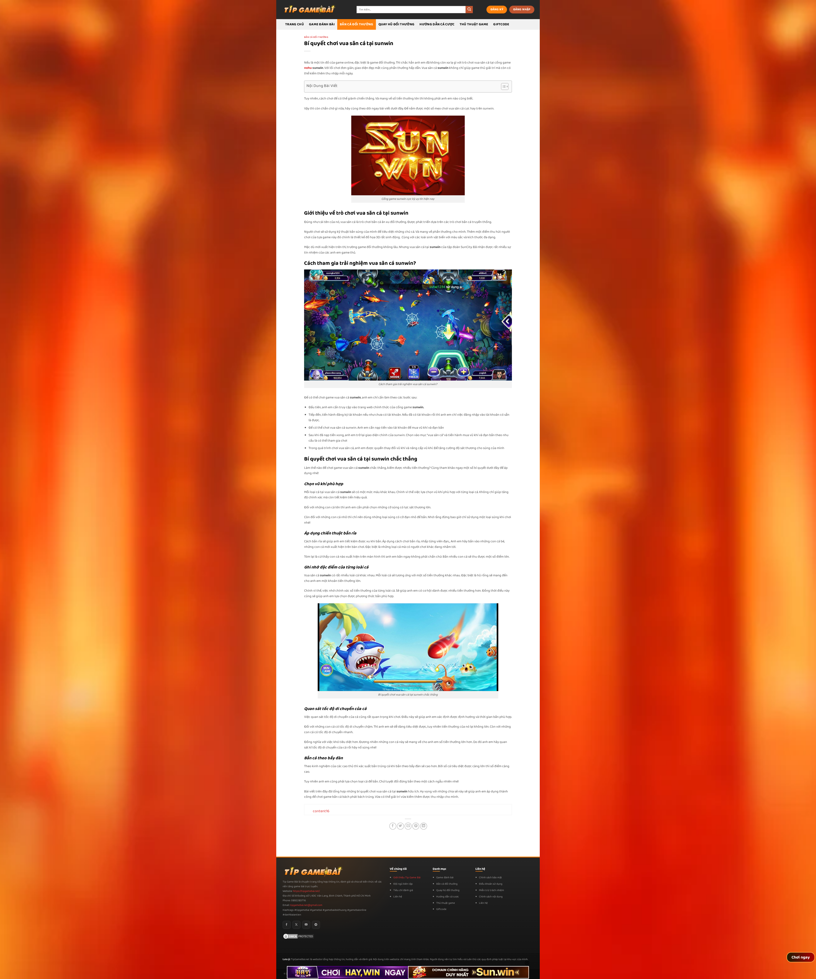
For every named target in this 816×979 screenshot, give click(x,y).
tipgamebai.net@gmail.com (306, 905)
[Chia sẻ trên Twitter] (400, 826)
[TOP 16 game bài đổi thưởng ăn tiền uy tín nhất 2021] (309, 9)
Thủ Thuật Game (474, 24)
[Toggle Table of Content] (502, 86)
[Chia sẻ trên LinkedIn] (423, 826)
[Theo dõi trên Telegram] (316, 925)
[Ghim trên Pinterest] (415, 826)
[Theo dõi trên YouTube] (306, 925)
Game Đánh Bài (322, 24)
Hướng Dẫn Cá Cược (436, 24)
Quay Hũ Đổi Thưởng (396, 24)
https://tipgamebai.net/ (306, 891)
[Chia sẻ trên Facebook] (392, 826)
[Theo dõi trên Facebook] (287, 925)
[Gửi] (469, 9)
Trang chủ (294, 24)
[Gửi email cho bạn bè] (408, 826)
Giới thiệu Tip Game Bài (407, 877)
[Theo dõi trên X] (296, 925)
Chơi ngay (801, 957)
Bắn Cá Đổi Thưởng (356, 24)
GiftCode (501, 24)
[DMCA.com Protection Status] (298, 936)
